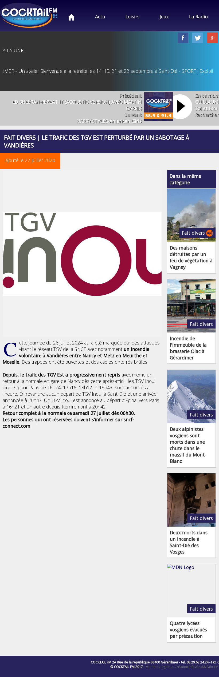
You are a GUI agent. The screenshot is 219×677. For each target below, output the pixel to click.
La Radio (198, 16)
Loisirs (132, 16)
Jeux (164, 16)
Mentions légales (159, 666)
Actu (100, 16)
